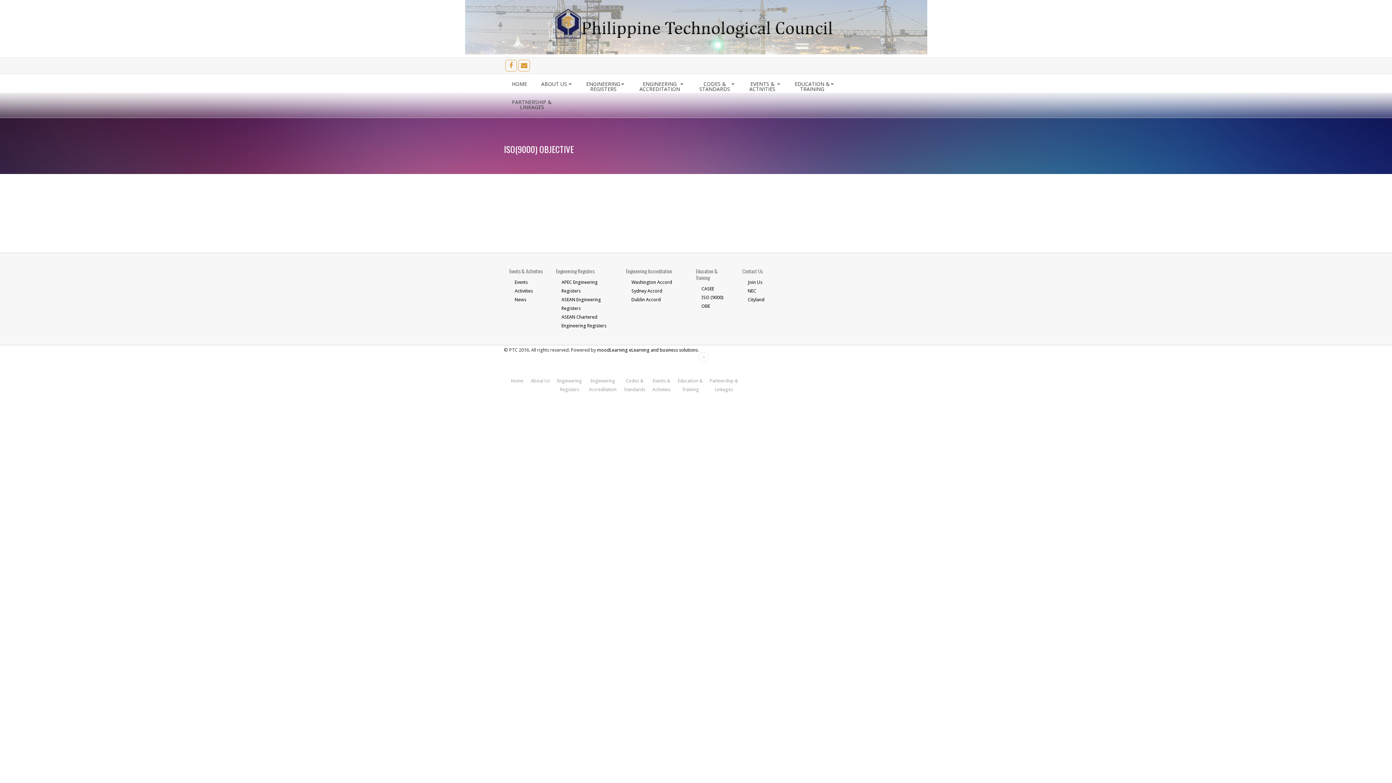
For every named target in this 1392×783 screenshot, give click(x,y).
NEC (752, 291)
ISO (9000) (712, 297)
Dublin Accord (646, 299)
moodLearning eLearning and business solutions (647, 350)
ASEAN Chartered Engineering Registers (584, 321)
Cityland (756, 299)
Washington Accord (651, 282)
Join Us (755, 282)
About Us (554, 83)
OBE (705, 306)
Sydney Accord (646, 291)
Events (521, 282)
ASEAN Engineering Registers (581, 304)
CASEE (707, 288)
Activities (524, 291)
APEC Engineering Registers (580, 286)
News (520, 299)
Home (519, 83)
